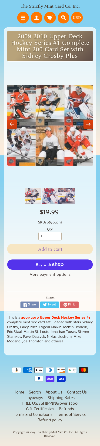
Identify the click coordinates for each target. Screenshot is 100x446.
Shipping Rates (61, 398)
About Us (54, 392)
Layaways (34, 398)
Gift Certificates (40, 409)
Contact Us (77, 392)
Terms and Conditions (33, 415)
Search (35, 392)
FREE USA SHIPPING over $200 (50, 403)
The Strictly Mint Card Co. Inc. (50, 6)
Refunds (66, 409)
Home (18, 392)
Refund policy (50, 420)
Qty (50, 229)
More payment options (50, 275)
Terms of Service (71, 415)
